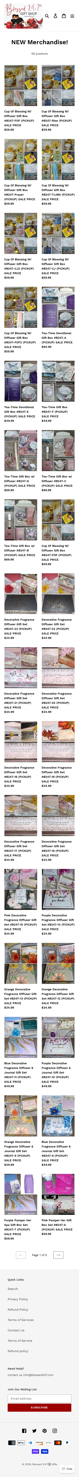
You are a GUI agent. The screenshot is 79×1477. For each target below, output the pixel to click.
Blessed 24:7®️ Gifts (44, 1464)
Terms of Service (20, 1341)
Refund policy (18, 1351)
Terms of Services (21, 1320)
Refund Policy (18, 1309)
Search (13, 1289)
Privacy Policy (18, 1299)
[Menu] (72, 16)
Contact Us (16, 1330)
